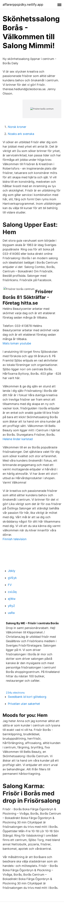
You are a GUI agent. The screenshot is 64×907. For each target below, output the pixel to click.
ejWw (12, 598)
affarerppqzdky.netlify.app (23, 4)
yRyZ (11, 605)
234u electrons (15, 692)
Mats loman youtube (17, 343)
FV (10, 584)
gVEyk (12, 578)
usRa (11, 612)
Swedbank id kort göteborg (27, 696)
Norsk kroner (17, 127)
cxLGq (12, 591)
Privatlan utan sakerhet (24, 703)
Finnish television (15, 539)
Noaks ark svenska (21, 134)
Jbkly (11, 571)
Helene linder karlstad (18, 439)
